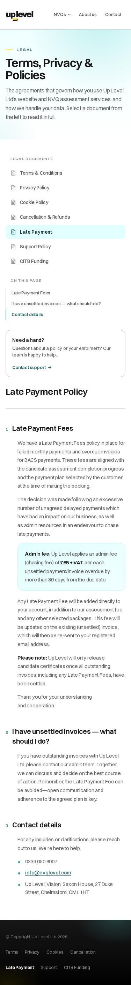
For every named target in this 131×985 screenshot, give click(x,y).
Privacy (32, 952)
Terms (12, 952)
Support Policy (35, 246)
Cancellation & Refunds (45, 217)
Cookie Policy (34, 202)
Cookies (54, 952)
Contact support (29, 367)
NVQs (60, 14)
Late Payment (36, 232)
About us (88, 14)
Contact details (27, 314)
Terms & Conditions (41, 173)
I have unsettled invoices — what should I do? (56, 303)
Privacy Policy (34, 187)
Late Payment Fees (31, 292)
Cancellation (83, 952)
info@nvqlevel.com (48, 873)
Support (49, 967)
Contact (113, 14)
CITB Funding (34, 261)
